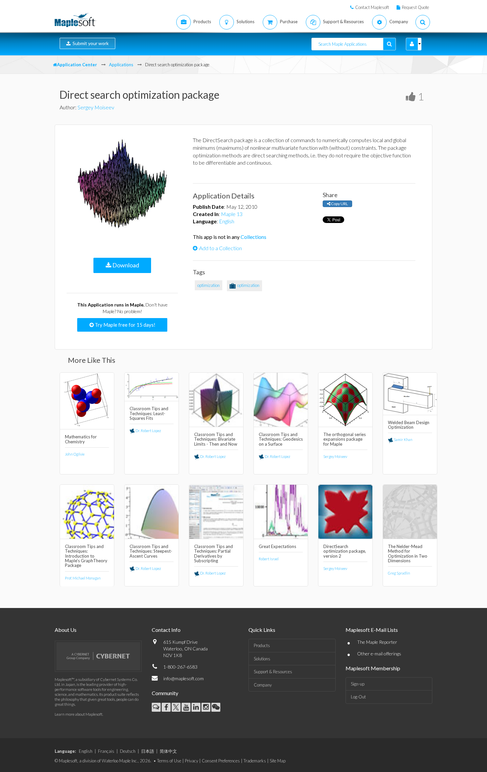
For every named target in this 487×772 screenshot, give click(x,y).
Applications (121, 64)
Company (263, 685)
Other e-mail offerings (379, 653)
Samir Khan (402, 439)
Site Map (278, 760)
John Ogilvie (74, 454)
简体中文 (168, 751)
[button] (412, 44)
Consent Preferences (221, 760)
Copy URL (339, 203)
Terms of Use (169, 760)
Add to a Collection (220, 248)
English (226, 221)
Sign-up (357, 684)
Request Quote (415, 7)
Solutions (262, 658)
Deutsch (127, 751)
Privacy (191, 760)
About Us (66, 630)
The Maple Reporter (377, 642)
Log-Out (358, 696)
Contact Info (166, 630)
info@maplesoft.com (183, 678)
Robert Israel (269, 559)
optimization (208, 285)
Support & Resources (273, 671)
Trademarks (255, 760)
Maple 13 (232, 214)
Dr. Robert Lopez (148, 430)
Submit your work (90, 43)
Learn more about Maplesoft (78, 714)
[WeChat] (215, 707)
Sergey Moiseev (96, 107)
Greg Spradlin (399, 573)
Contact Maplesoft (372, 7)
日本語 (147, 751)
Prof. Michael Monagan (83, 578)
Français (106, 751)
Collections (253, 237)
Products (262, 645)
